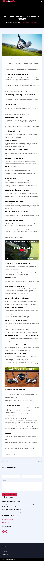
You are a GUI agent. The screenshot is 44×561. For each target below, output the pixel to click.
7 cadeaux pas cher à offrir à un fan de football (11, 501)
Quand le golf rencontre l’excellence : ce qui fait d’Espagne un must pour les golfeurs (19, 504)
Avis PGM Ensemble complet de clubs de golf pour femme (13, 512)
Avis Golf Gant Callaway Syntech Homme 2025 (11, 509)
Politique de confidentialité (7, 519)
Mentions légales (5, 522)
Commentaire (5, 480)
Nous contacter (5, 551)
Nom (3, 474)
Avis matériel (15, 454)
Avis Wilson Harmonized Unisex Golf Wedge (11, 506)
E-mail (23, 474)
